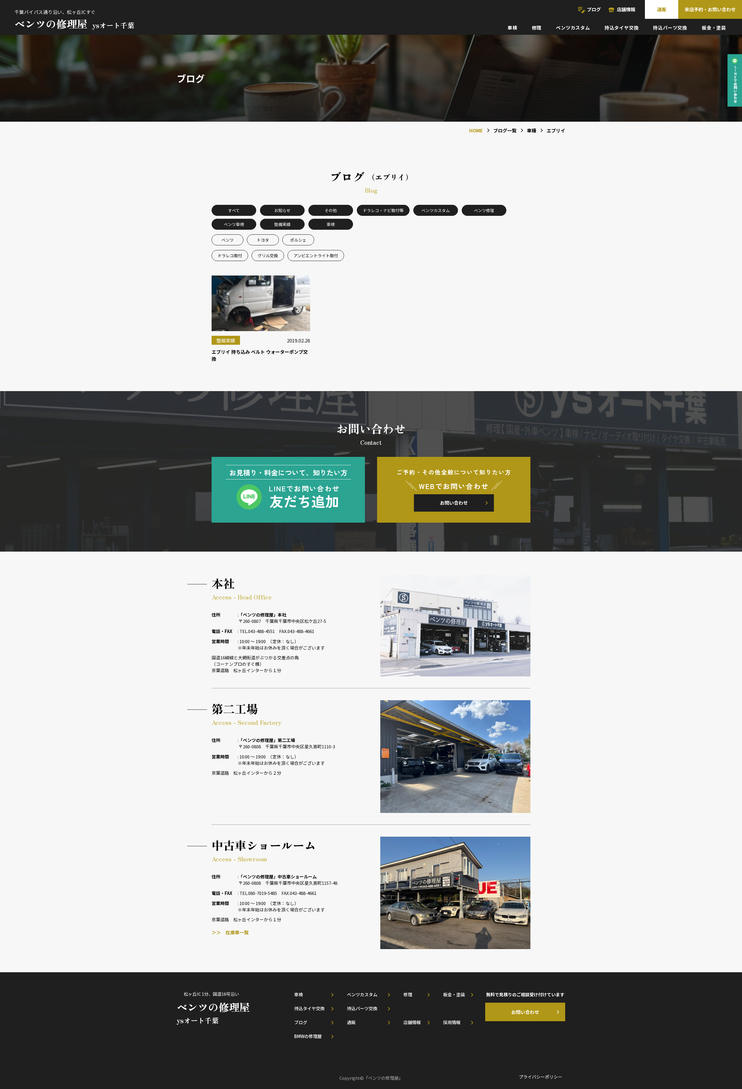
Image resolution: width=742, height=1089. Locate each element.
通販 (661, 9)
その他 (331, 210)
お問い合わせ (454, 502)
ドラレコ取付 (230, 255)
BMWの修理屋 (308, 1036)
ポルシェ (298, 240)
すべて (234, 210)
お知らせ (282, 210)
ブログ (594, 9)
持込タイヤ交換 (622, 27)
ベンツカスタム (573, 27)
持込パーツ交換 (670, 27)
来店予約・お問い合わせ (710, 9)
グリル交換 (268, 255)
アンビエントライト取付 (316, 255)
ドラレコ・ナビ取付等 (383, 210)
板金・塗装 (714, 27)
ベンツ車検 (234, 224)
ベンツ (227, 240)
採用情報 (452, 1022)
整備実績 (282, 224)
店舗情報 (626, 9)
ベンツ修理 (484, 210)
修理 (537, 27)
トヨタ (263, 240)
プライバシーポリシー (540, 1077)
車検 (512, 27)
